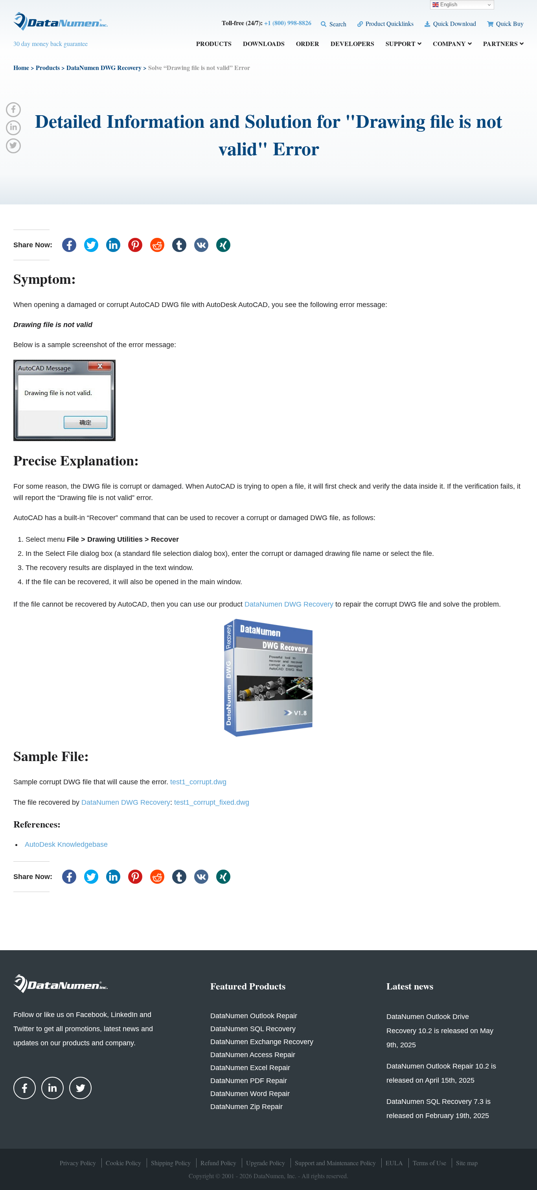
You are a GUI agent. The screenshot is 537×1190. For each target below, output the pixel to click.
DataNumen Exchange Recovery (261, 1042)
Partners (500, 44)
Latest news (409, 986)
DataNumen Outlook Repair (253, 1016)
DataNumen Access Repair (252, 1055)
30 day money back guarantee (50, 43)
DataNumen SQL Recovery (253, 1029)
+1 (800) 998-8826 (287, 22)
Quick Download (454, 23)
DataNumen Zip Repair (246, 1107)
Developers (352, 44)
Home (21, 67)
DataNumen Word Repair (250, 1094)
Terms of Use (429, 1163)
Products (214, 44)
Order (307, 44)
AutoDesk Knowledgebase (66, 844)
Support (401, 44)
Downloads (264, 44)
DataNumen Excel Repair (250, 1068)
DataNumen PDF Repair (248, 1081)
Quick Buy (509, 23)
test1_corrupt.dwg (198, 782)
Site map (467, 1163)
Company (449, 44)
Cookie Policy (123, 1163)
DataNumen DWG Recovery (104, 67)
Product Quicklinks (389, 23)
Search (337, 24)
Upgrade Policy (265, 1163)
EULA (394, 1163)
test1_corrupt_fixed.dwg (211, 802)
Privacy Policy (78, 1163)
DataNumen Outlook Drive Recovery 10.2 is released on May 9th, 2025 (439, 1031)
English (448, 4)
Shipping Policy (171, 1163)
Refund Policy (218, 1163)
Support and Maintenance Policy (335, 1163)
